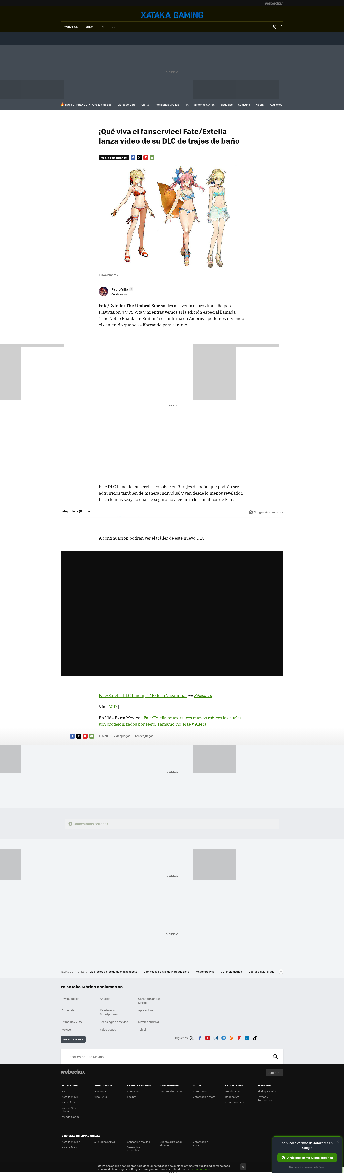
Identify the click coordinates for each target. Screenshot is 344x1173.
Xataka (66, 1091)
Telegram (223, 1037)
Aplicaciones (146, 1010)
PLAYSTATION (69, 27)
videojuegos (145, 736)
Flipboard (145, 157)
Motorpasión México (200, 1143)
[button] (121, 289)
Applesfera (68, 1102)
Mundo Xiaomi (70, 1117)
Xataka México (71, 1142)
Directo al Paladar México (171, 1143)
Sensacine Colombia (133, 1148)
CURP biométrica (232, 971)
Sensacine (133, 1091)
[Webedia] (274, 3)
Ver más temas (73, 1039)
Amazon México (102, 104)
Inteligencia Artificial (167, 104)
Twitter (274, 27)
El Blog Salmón (267, 1091)
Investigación (70, 999)
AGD (112, 706)
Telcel (142, 1029)
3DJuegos (100, 1091)
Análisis (105, 999)
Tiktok (255, 1037)
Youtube (207, 1037)
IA (187, 104)
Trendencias (232, 1091)
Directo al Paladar (171, 1091)
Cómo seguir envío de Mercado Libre (167, 971)
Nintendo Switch (204, 104)
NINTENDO (108, 27)
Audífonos (276, 104)
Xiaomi (260, 104)
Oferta (145, 104)
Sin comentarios (116, 157)
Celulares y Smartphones (109, 1012)
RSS (231, 1037)
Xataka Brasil (70, 1147)
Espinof (131, 1097)
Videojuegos (172, 14)
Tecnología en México (114, 1022)
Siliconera (203, 695)
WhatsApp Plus (205, 971)
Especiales (69, 1010)
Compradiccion (234, 1102)
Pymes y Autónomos (265, 1098)
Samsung (244, 104)
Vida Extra (100, 1097)
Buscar (275, 1056)
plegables (226, 104)
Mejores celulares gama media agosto (113, 971)
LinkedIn (247, 1037)
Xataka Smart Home (70, 1109)
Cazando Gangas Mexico (149, 1001)
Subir (272, 1073)
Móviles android (148, 1022)
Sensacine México (138, 1142)
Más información (201, 1169)
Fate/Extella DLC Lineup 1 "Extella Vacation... (143, 695)
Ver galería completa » (268, 512)
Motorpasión (200, 1091)
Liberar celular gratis (261, 971)
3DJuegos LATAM (104, 1142)
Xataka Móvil (70, 1097)
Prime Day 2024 (72, 1022)
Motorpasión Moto (203, 1097)
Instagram (215, 1037)
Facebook (281, 27)
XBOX (90, 27)
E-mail (152, 157)
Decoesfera (232, 1097)
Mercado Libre (126, 104)
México (66, 1029)
